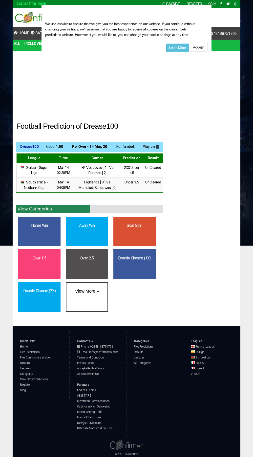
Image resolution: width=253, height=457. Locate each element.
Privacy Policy (85, 363)
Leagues (25, 368)
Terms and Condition (90, 357)
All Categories (142, 363)
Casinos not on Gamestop (93, 406)
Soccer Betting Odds (90, 412)
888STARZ (84, 395)
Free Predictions (30, 352)
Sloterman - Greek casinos (93, 401)
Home (23, 33)
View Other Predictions (34, 379)
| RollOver (33, 43)
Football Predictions (89, 417)
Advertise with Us (88, 374)
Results (25, 363)
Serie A (199, 363)
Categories (27, 374)
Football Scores (86, 390)
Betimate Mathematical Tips (95, 428)
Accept (199, 47)
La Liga (199, 352)
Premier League (204, 346)
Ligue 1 (199, 368)
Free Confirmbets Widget (35, 357)
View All (196, 374)
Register (25, 384)
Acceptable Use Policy (90, 368)
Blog (23, 390)
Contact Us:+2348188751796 (212, 33)
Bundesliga (202, 357)
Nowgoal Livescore (89, 423)
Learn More (177, 48)
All (17, 43)
